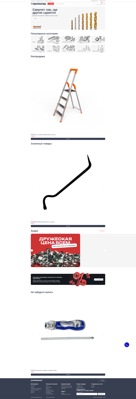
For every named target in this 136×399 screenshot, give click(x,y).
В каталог (35, 18)
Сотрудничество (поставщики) (36, 388)
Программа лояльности (40, 0)
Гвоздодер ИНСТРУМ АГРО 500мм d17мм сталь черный (42, 221)
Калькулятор (63, 388)
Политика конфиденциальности (36, 397)
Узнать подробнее (98, 279)
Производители (48, 392)
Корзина (47, 388)
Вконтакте (93, 385)
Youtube (92, 387)
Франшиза (32, 391)
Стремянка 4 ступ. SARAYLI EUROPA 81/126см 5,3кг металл (43, 134)
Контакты (32, 387)
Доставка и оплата (48, 0)
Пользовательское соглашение (66, 387)
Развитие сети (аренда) (35, 389)
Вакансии (32, 392)
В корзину (68, 138)
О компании (33, 0)
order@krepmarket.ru (94, 0)
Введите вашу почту (80, 392)
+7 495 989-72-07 (102, 0)
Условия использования (50, 397)
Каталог (47, 385)
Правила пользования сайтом (66, 385)
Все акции (102, 230)
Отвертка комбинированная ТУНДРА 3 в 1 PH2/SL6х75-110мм (44, 370)
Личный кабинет (49, 387)
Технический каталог (49, 393)
